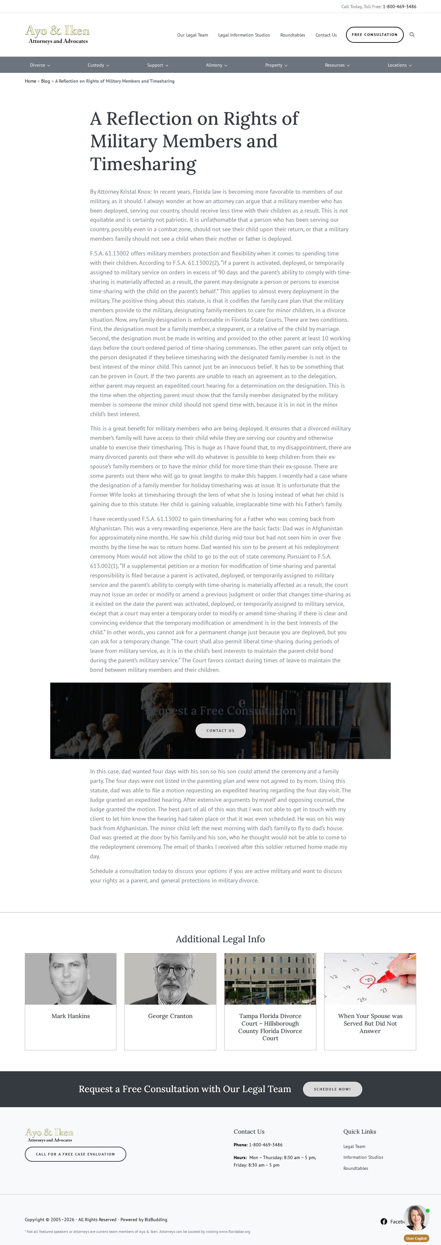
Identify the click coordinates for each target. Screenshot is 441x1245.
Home (30, 81)
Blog (45, 81)
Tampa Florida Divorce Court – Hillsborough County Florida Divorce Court (270, 1027)
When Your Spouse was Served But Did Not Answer (370, 1023)
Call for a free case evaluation (75, 1154)
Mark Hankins (71, 1016)
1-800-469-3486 (400, 6)
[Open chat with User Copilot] (416, 1218)
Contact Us (221, 730)
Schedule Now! (332, 1089)
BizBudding (156, 1219)
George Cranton (170, 1016)
